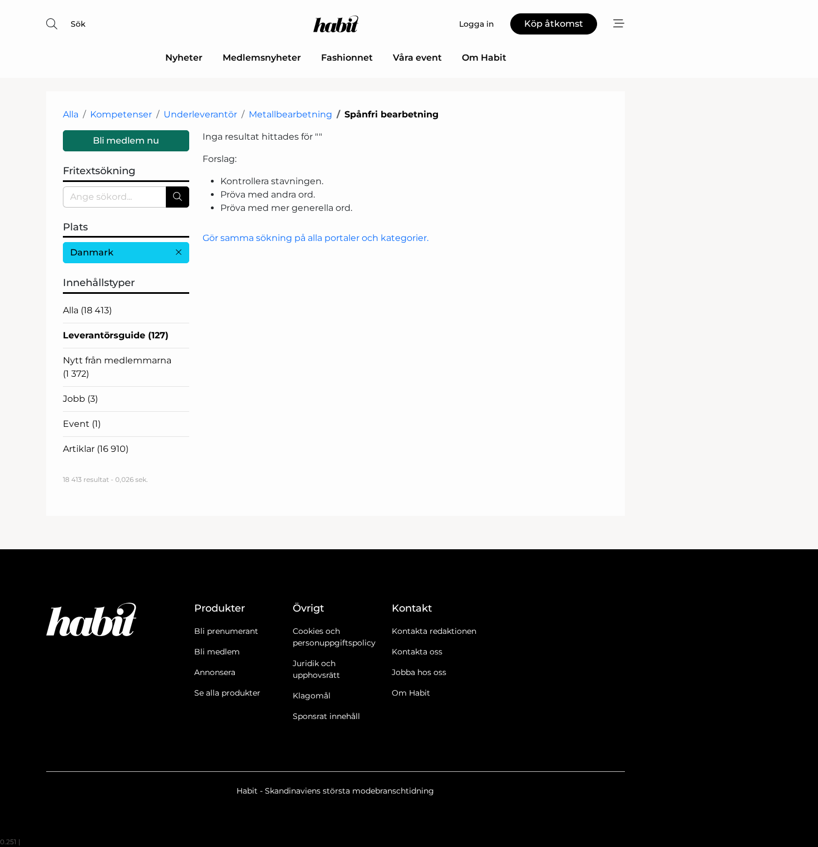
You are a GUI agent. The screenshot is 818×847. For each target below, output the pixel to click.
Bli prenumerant (226, 631)
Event (82, 423)
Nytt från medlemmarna (117, 367)
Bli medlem (217, 652)
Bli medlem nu (126, 140)
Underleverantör (200, 114)
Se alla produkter (227, 693)
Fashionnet (347, 57)
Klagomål (312, 696)
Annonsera (214, 672)
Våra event (417, 57)
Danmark (92, 252)
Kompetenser (121, 114)
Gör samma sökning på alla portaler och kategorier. (315, 238)
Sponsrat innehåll (326, 716)
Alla (70, 114)
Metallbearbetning (290, 114)
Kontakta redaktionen (434, 631)
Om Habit (484, 57)
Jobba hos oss (419, 672)
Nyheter (184, 57)
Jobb (80, 398)
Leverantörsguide (116, 335)
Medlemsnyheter (262, 57)
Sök (78, 24)
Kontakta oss (417, 652)
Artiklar (96, 449)
